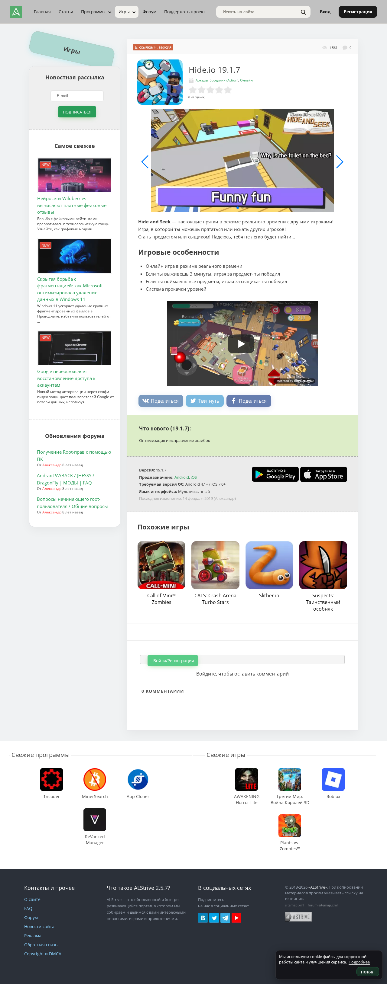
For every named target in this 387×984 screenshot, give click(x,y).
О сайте (32, 899)
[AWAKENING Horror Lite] (247, 771)
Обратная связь (40, 944)
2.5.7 (162, 887)
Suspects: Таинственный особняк (323, 602)
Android (181, 477)
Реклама (32, 935)
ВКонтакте (203, 918)
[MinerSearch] (95, 771)
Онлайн (246, 80)
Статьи (66, 11)
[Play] (238, 341)
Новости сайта (39, 926)
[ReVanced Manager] (95, 811)
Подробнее (359, 962)
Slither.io (269, 595)
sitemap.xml (294, 905)
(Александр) (225, 498)
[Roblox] (333, 771)
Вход (325, 11)
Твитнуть (208, 401)
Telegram (225, 918)
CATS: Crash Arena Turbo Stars (215, 598)
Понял (368, 972)
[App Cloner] (138, 771)
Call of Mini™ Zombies (161, 598)
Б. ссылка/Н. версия (153, 47)
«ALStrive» (317, 887)
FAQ (28, 908)
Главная (42, 11)
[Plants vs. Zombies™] (290, 817)
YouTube (236, 918)
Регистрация (358, 11)
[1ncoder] (52, 771)
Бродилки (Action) (224, 80)
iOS (194, 477)
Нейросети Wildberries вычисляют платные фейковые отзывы (71, 205)
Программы (93, 11)
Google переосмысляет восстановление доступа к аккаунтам (66, 378)
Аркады (202, 80)
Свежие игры (226, 755)
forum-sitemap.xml (323, 905)
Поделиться (165, 401)
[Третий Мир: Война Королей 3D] (290, 771)
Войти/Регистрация (173, 660)
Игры (124, 11)
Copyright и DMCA (42, 954)
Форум (149, 11)
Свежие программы (40, 755)
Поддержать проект (184, 11)
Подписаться (77, 112)
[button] (237, 207)
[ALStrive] (16, 11)
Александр (51, 465)
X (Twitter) (214, 918)
